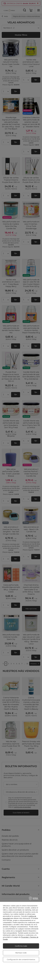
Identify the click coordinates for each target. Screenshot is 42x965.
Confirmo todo (21, 946)
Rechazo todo (21, 953)
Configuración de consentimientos (21, 959)
